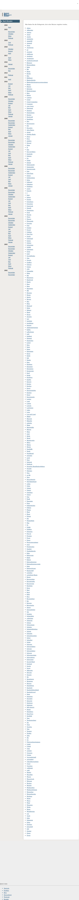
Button (29, 95)
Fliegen (29, 219)
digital (28, 132)
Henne (29, 295)
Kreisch (29, 382)
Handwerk (30, 280)
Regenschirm (31, 579)
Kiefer (28, 356)
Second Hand (31, 662)
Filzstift (29, 208)
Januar (10, 64)
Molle (28, 436)
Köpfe (28, 375)
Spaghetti (29, 688)
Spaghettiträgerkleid (33, 690)
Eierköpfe (29, 154)
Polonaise (29, 531)
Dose (28, 139)
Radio (28, 557)
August (10, 51)
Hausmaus (30, 288)
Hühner (29, 310)
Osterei (29, 490)
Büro (28, 93)
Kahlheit (29, 336)
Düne (28, 145)
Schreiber (29, 640)
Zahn (28, 818)
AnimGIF (29, 41)
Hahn (28, 273)
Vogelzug (29, 766)
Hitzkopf (29, 306)
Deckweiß (30, 117)
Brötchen (29, 89)
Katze (28, 349)
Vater (28, 748)
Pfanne (29, 510)
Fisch (28, 212)
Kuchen (29, 386)
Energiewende (31, 169)
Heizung (29, 293)
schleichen (30, 618)
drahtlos (29, 141)
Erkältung (30, 186)
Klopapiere (30, 369)
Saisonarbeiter (31, 610)
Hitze (28, 304)
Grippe (29, 267)
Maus (28, 432)
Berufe (29, 73)
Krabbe (29, 380)
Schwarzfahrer (31, 646)
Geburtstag (30, 245)
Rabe (28, 553)
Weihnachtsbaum (32, 790)
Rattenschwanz (31, 568)
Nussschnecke (31, 479)
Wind (28, 803)
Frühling (29, 232)
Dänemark (30, 108)
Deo (28, 121)
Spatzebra (30, 696)
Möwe (28, 442)
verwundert (30, 759)
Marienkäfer (30, 427)
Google (29, 260)
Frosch (29, 230)
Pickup (29, 516)
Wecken (29, 783)
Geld (28, 254)
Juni (9, 42)
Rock (28, 592)
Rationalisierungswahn (33, 564)
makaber (29, 423)
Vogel (28, 764)
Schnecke (29, 620)
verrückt (29, 751)
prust (28, 544)
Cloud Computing (32, 102)
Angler (29, 37)
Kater (28, 347)
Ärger (28, 45)
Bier (28, 76)
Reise (28, 588)
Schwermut (30, 659)
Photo (28, 514)
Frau (28, 225)
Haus (28, 286)
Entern (29, 176)
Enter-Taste (30, 173)
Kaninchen (30, 340)
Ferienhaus (30, 202)
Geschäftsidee (31, 256)
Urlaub (29, 746)
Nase (28, 460)
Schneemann (30, 625)
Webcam (29, 781)
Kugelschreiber (31, 390)
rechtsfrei (29, 573)
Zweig (28, 835)
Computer (30, 104)
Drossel (29, 143)
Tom (28, 729)
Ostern (29, 494)
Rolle (28, 594)
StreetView (30, 714)
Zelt (28, 829)
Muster (29, 447)
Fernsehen (30, 204)
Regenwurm (30, 584)
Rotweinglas (30, 605)
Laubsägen (30, 408)
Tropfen (29, 733)
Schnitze (29, 627)
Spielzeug (30, 703)
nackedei (29, 455)
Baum (28, 71)
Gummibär (30, 271)
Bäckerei (29, 63)
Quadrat (29, 549)
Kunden (29, 393)
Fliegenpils (30, 221)
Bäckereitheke (31, 65)
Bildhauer (30, 78)
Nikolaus (29, 471)
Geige (28, 251)
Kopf (28, 373)
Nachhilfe (29, 449)
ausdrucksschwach (32, 60)
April (9, 27)
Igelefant (29, 321)
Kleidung (29, 364)
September (11, 125)
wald (28, 770)
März (9, 36)
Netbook (29, 462)
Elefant (29, 162)
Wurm (28, 809)
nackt (28, 458)
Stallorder (29, 705)
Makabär (29, 421)
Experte (29, 191)
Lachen (29, 399)
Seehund (29, 664)
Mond (28, 438)
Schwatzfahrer (31, 651)
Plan (28, 523)
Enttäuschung (31, 178)
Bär (28, 69)
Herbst (29, 297)
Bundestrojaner (31, 91)
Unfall (28, 744)
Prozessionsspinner (32, 542)
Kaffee (29, 330)
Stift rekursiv (30, 707)
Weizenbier (30, 792)
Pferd (28, 512)
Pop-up (29, 534)
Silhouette (30, 670)
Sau (28, 612)
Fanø (28, 195)
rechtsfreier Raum (32, 575)
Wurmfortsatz (31, 811)
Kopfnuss (29, 377)
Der (28, 126)
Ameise (29, 32)
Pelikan (29, 507)
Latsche (29, 406)
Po (27, 525)
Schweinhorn (31, 657)
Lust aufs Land (31, 414)
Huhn (28, 308)
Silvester (29, 672)
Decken (29, 115)
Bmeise (29, 86)
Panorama (30, 501)
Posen (28, 538)
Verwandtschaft (31, 757)
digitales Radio (31, 134)
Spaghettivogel (31, 692)
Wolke (29, 807)
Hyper (28, 314)
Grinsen (29, 264)
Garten (29, 241)
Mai (9, 71)
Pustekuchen (30, 547)
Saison (29, 607)
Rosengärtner (31, 599)
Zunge (29, 833)
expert (28, 189)
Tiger (28, 725)
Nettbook (29, 464)
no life (28, 475)
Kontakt (6, 16)
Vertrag (29, 755)
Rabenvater (30, 555)
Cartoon (29, 97)
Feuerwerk (30, 206)
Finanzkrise (30, 210)
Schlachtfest (30, 616)
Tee (28, 722)
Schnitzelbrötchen (32, 629)
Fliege (28, 217)
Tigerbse (29, 727)
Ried (28, 590)
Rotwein (29, 603)
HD (28, 290)
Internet (29, 325)
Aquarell (29, 43)
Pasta (28, 503)
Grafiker (29, 262)
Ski (28, 677)
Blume (29, 84)
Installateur (30, 323)
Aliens (29, 28)
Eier (28, 149)
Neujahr (29, 468)
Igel (28, 319)
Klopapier (30, 366)
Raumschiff (30, 570)
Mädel (28, 416)
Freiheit (29, 228)
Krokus (29, 384)
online (28, 484)
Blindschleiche (31, 80)
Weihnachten (30, 788)
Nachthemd (30, 453)
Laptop (29, 403)
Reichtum (29, 586)
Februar (10, 38)
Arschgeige (30, 47)
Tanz (28, 718)
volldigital (30, 768)
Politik (29, 527)
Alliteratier (30, 30)
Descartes (29, 128)
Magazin (29, 419)
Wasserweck (30, 779)
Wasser (29, 777)
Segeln (29, 666)
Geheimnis (30, 249)
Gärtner (29, 243)
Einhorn (29, 156)
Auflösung (30, 54)
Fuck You (29, 234)
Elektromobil (30, 165)
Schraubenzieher (32, 636)
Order (28, 486)
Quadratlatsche (31, 551)
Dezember (11, 68)
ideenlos (29, 317)
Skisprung (30, 681)
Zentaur (29, 831)
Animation (30, 39)
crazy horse (30, 106)
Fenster (29, 199)
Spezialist (29, 698)
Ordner (29, 488)
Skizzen (29, 683)
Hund (28, 312)
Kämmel (29, 338)
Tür (28, 738)
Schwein (29, 653)
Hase (28, 284)
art (27, 50)
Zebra (28, 822)
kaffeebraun (30, 332)
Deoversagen (30, 123)
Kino (28, 362)
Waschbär (30, 774)
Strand (29, 709)
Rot (28, 601)
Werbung (29, 796)
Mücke (29, 445)
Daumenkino (30, 113)
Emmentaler (30, 167)
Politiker (29, 529)
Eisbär (28, 160)
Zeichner (29, 824)
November (11, 32)
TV (28, 740)
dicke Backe (30, 130)
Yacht (28, 816)
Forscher (29, 223)
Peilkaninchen (31, 505)
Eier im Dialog (31, 152)
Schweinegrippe (31, 655)
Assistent (29, 52)
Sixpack (29, 675)
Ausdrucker (30, 58)
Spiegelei (29, 701)
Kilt (28, 358)
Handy (29, 282)
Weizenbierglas (31, 794)
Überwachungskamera (33, 742)
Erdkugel (29, 182)
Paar (28, 497)
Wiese (28, 801)
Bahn (28, 67)
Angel (28, 34)
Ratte (28, 566)
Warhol (29, 772)
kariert (29, 343)
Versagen (29, 753)
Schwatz (29, 649)
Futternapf (30, 238)
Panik (28, 499)
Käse (28, 345)
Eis (28, 158)
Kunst (28, 395)
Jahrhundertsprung (32, 327)
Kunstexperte (31, 397)
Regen (29, 577)
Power (28, 540)
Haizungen (30, 277)
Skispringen (30, 679)
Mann (28, 425)
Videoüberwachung (33, 761)
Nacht (28, 451)
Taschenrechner (31, 720)
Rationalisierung (32, 562)
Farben (29, 197)
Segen (28, 668)
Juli (9, 86)
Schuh (28, 642)
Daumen (29, 110)
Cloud (28, 100)
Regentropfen (31, 581)
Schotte (29, 631)
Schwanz (29, 644)
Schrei (28, 638)
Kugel (28, 388)
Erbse (28, 180)
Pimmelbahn (30, 521)
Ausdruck (30, 56)
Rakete (29, 560)
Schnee (29, 623)
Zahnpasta (30, 820)
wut (28, 814)
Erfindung (30, 184)
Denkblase (30, 119)
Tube (28, 735)
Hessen (29, 299)
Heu (28, 301)
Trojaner (29, 731)
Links (28, 410)
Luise (28, 412)
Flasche (29, 215)
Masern (29, 429)
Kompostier (30, 371)
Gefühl (29, 247)
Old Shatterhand (31, 481)
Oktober (10, 34)
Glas (28, 258)
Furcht (29, 236)
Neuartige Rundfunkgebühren (36, 466)
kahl (28, 334)
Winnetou (30, 805)
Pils (28, 518)
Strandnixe (30, 711)
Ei (27, 147)
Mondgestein (30, 440)
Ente (28, 171)
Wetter (29, 798)
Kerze (28, 353)
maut (28, 434)
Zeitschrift (30, 827)
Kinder (29, 360)
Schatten (29, 614)
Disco (28, 136)
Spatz (28, 694)
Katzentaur (30, 351)
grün (28, 269)
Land (28, 401)
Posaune (29, 536)
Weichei (29, 785)
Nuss (28, 477)
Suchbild (29, 716)
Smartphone (30, 685)
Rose (28, 597)
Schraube (29, 633)
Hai (28, 275)
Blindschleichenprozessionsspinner (37, 82)
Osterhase (30, 492)
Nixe (28, 473)
